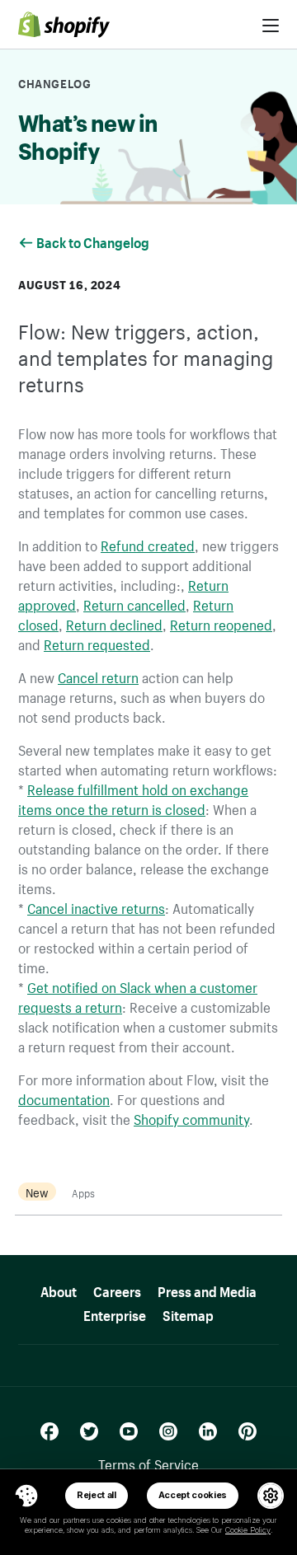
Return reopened (221, 623)
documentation (64, 1097)
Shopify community (191, 1117)
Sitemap (188, 1313)
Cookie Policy (248, 1529)
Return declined (114, 623)
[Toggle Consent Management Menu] (26, 1495)
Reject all (96, 1495)
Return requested (97, 642)
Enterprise (114, 1313)
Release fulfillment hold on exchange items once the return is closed (133, 797)
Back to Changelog (94, 240)
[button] (26, 1495)
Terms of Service (148, 1462)
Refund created (148, 544)
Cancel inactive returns (96, 906)
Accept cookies (193, 1495)
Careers (117, 1289)
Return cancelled (134, 603)
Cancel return (98, 675)
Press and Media (207, 1289)
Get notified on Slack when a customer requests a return (137, 995)
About (58, 1289)
